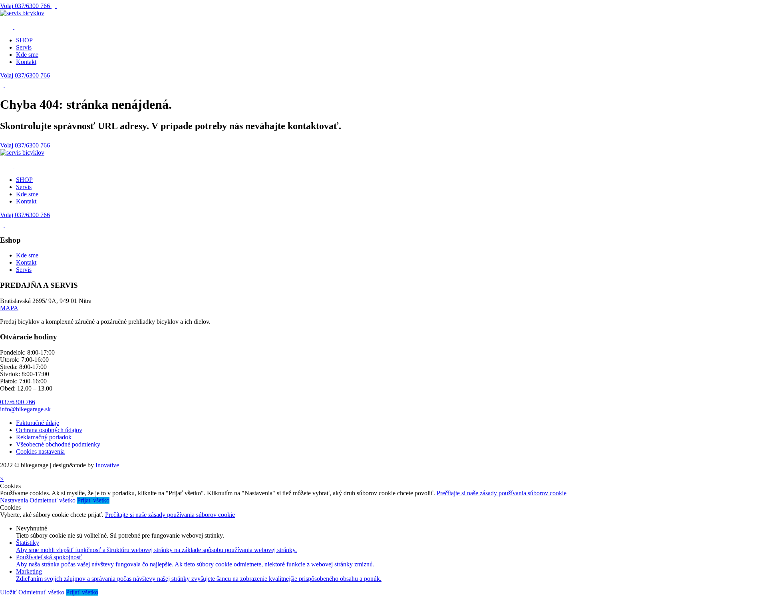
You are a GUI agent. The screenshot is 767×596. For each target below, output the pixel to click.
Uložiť (9, 592)
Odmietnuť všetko (53, 500)
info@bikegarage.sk (25, 409)
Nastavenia (15, 500)
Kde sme (27, 54)
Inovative (107, 465)
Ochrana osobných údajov (49, 430)
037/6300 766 (26, 5)
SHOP (24, 40)
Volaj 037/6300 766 (25, 75)
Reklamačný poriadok (44, 437)
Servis (24, 47)
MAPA (9, 308)
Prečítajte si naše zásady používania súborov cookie (501, 493)
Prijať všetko (93, 500)
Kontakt (26, 61)
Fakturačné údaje (37, 422)
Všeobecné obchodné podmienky (58, 444)
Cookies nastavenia (40, 451)
